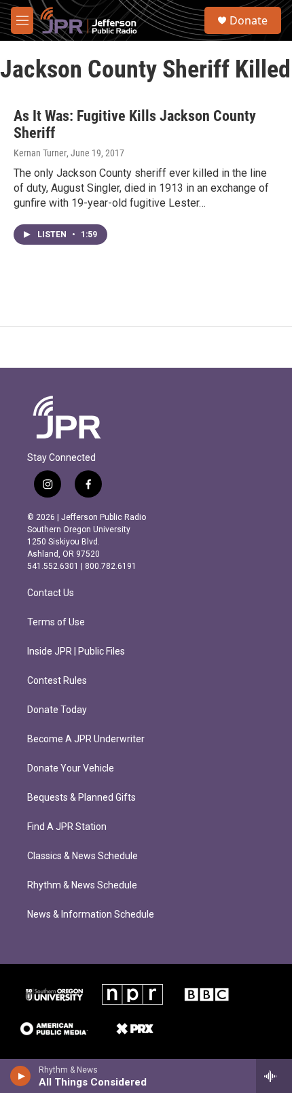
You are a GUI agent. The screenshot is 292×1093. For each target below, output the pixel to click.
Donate (249, 20)
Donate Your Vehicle (70, 768)
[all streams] (274, 1076)
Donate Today (57, 710)
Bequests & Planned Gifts (81, 798)
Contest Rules (57, 681)
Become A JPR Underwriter (86, 739)
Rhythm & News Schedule (82, 885)
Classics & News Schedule (82, 856)
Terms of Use (56, 622)
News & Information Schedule (90, 914)
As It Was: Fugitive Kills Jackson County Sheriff (135, 124)
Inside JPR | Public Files (76, 651)
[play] (20, 1076)
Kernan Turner (40, 153)
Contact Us (50, 593)
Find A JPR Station (67, 827)
